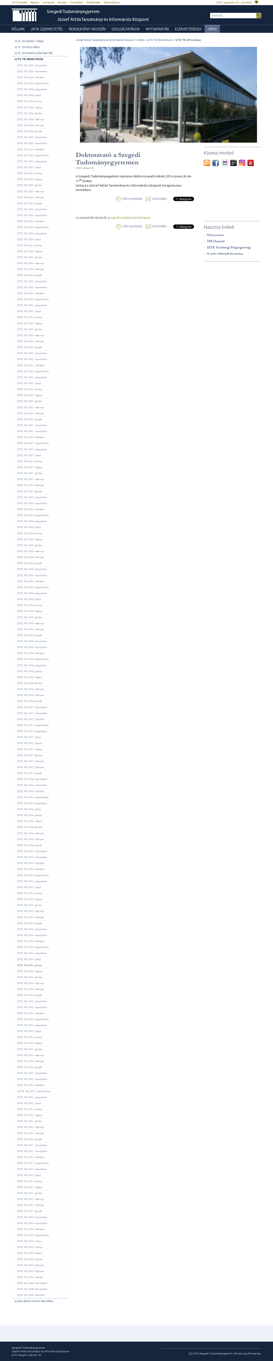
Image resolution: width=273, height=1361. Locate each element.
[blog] (208, 162)
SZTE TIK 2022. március (30, 407)
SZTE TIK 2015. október (31, 863)
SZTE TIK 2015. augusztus (31, 881)
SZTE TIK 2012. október (31, 1085)
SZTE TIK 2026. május (29, 107)
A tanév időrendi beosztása (225, 253)
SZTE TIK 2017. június (29, 743)
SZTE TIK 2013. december (32, 1001)
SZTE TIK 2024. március (30, 263)
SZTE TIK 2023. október (31, 293)
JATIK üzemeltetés (47, 29)
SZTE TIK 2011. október (31, 1157)
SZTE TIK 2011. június (29, 1181)
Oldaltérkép (93, 2)
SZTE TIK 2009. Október (31, 1295)
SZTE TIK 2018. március (30, 689)
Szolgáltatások (126, 29)
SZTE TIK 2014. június (29, 965)
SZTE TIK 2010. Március (30, 1265)
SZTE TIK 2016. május (29, 821)
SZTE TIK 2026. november (32, 71)
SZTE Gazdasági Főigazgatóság (228, 247)
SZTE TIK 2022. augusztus (31, 377)
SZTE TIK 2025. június (29, 173)
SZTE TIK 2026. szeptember (33, 83)
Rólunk (18, 29)
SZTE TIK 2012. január (29, 1139)
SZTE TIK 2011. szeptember (33, 1163)
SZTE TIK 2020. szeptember (33, 515)
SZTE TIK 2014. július (29, 959)
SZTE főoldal (19, 2)
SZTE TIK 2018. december (32, 641)
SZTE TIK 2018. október (31, 653)
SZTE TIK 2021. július (29, 455)
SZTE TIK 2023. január (29, 347)
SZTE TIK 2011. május (29, 1187)
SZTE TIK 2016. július (29, 809)
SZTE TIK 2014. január (29, 995)
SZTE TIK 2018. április (29, 683)
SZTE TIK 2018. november (32, 647)
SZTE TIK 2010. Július (29, 1241)
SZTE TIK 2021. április (29, 473)
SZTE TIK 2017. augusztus (31, 731)
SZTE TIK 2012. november (32, 1079)
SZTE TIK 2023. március (30, 335)
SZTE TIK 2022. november (32, 359)
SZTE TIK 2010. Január (30, 1277)
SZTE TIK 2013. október (31, 1013)
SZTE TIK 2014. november (32, 935)
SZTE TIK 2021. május (29, 467)
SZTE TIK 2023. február (30, 341)
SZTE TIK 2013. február (30, 1061)
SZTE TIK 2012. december (32, 1073)
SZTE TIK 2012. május (29, 1115)
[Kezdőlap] (24, 14)
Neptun (34, 2)
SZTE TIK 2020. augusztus (31, 521)
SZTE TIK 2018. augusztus (31, 665)
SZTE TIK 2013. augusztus (31, 1025)
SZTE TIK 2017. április (29, 755)
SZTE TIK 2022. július (29, 383)
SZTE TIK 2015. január (29, 923)
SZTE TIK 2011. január (29, 1211)
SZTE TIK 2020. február (30, 557)
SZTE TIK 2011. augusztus (31, 1169)
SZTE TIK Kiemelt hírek (29, 41)
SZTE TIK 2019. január (29, 635)
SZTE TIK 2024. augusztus (31, 233)
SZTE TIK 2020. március (30, 551)
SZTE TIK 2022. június (29, 389)
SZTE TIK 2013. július (29, 1031)
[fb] (216, 162)
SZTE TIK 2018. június (29, 671)
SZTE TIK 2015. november (32, 857)
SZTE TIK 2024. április (29, 257)
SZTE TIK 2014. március (30, 983)
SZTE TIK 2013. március (30, 1055)
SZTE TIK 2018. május (29, 677)
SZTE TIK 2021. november (32, 431)
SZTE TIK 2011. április (29, 1193)
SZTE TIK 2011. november (32, 1151)
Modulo (62, 2)
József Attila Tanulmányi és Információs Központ (103, 19)
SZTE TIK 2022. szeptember (33, 371)
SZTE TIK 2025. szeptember (33, 155)
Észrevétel (76, 2)
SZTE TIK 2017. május (29, 749)
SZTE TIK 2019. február (30, 629)
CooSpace (48, 2)
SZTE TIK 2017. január (29, 773)
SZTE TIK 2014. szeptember (33, 947)
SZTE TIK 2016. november (32, 785)
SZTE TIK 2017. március (30, 761)
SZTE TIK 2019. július (29, 599)
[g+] (234, 162)
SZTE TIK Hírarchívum (29, 59)
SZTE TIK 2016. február (30, 839)
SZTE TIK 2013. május (29, 1043)
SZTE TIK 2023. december (32, 281)
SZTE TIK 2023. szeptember (33, 299)
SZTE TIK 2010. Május (29, 1253)
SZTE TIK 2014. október (31, 941)
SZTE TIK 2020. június (29, 533)
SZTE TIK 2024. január (29, 275)
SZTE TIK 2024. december (32, 209)
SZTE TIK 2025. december (32, 137)
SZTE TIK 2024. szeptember (33, 227)
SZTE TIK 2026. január (29, 131)
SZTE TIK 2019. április (29, 617)
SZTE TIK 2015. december (32, 851)
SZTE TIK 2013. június (29, 1037)
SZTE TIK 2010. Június (29, 1247)
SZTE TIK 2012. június (29, 1109)
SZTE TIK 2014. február (30, 989)
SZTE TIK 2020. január (29, 563)
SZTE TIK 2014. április (29, 977)
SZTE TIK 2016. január (29, 845)
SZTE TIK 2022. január (29, 419)
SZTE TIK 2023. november (32, 287)
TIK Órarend (215, 241)
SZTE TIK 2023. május (29, 323)
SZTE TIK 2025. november (32, 143)
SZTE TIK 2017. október (31, 719)
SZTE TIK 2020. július (29, 527)
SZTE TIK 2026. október (31, 77)
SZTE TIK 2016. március (30, 833)
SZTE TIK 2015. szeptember (33, 875)
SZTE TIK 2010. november (32, 1223)
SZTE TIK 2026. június (29, 101)
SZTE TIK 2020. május (29, 539)
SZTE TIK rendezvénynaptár (34, 53)
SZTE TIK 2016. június (29, 815)
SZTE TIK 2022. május (29, 395)
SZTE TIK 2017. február (30, 767)
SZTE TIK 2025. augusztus (31, 161)
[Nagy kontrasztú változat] (256, 1)
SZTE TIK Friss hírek (27, 47)
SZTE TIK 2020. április (29, 545)
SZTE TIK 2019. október (31, 581)
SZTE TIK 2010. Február (30, 1271)
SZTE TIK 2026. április (29, 113)
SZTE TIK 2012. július (29, 1103)
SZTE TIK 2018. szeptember (33, 659)
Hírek (212, 29)
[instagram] (243, 162)
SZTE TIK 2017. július (29, 737)
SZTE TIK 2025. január (29, 203)
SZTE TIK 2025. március (30, 191)
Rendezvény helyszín (87, 29)
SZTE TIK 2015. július (29, 887)
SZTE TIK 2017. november (32, 713)
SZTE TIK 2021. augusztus (31, 449)
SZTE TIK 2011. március (30, 1199)
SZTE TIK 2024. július (29, 239)
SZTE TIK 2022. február (30, 413)
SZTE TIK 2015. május (29, 899)
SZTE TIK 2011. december (32, 1145)
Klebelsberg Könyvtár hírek (34, 1301)
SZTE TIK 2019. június (29, 605)
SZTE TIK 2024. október (31, 221)
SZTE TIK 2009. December (32, 1283)
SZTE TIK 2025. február (30, 197)
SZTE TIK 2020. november (32, 503)
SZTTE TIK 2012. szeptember (34, 1091)
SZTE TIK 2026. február (30, 125)
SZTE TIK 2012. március (30, 1127)
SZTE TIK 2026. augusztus (31, 89)
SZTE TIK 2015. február (30, 917)
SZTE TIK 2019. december (32, 569)
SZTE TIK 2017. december (32, 707)
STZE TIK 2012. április (29, 1121)
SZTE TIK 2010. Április (29, 1259)
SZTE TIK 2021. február (30, 485)
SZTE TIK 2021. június (29, 461)
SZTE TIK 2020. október (31, 509)
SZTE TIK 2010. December (32, 1217)
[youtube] (250, 162)
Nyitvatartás (157, 29)
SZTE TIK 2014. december (32, 929)
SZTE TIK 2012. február (30, 1133)
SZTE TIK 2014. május (29, 971)
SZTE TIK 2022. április (29, 401)
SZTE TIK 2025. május (29, 179)
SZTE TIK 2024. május (29, 251)
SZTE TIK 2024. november (32, 215)
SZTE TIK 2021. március (30, 479)
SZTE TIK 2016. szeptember (33, 797)
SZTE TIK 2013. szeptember (33, 1019)
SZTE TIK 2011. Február (30, 1205)
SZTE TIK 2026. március (30, 119)
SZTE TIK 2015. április (29, 905)
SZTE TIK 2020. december (32, 497)
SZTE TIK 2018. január (29, 701)
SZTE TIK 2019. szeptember (33, 587)
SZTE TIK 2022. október (31, 365)
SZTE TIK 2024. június (29, 245)
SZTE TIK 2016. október (31, 791)
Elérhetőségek (188, 29)
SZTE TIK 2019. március (30, 623)
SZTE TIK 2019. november (32, 575)
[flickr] (226, 162)
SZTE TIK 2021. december (32, 425)
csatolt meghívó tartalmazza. (130, 217)
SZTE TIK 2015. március (30, 911)
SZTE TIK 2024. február (30, 269)
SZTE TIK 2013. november (32, 1007)
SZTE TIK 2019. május (29, 611)
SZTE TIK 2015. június (29, 893)
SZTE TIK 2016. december (32, 779)
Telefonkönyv (111, 2)
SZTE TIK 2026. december (32, 65)
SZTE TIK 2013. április (29, 1049)
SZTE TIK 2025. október (31, 149)
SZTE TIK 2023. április (29, 329)
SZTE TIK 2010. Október (31, 1229)
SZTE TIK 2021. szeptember (33, 443)
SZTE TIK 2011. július (29, 1175)
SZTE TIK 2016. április (29, 827)
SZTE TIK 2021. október (31, 437)
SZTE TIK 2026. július (29, 95)
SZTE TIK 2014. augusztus (31, 953)
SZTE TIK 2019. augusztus (31, 593)
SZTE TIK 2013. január (29, 1067)
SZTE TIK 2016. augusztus (31, 803)
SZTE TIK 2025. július (29, 167)
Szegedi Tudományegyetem (73, 12)
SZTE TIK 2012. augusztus (31, 1097)
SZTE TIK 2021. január (29, 491)
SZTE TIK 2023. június (29, 317)
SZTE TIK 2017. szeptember (33, 725)
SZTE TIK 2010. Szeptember (33, 1235)
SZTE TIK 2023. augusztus (31, 305)
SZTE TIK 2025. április (29, 185)
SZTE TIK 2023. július (29, 311)
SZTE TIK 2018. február (30, 695)
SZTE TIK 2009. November (32, 1289)
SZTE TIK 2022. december (32, 353)
